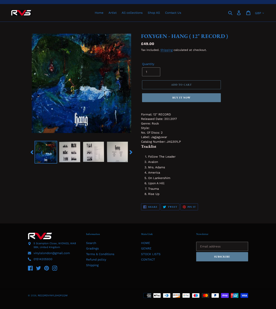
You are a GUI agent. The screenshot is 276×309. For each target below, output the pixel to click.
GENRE (146, 248)
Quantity (148, 64)
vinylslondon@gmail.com (52, 253)
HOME (145, 243)
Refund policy (96, 259)
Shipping (166, 49)
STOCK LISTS (151, 254)
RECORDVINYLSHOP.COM (52, 295)
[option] (46, 152)
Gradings (92, 248)
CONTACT (148, 259)
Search (91, 243)
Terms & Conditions (100, 254)
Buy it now (181, 97)
